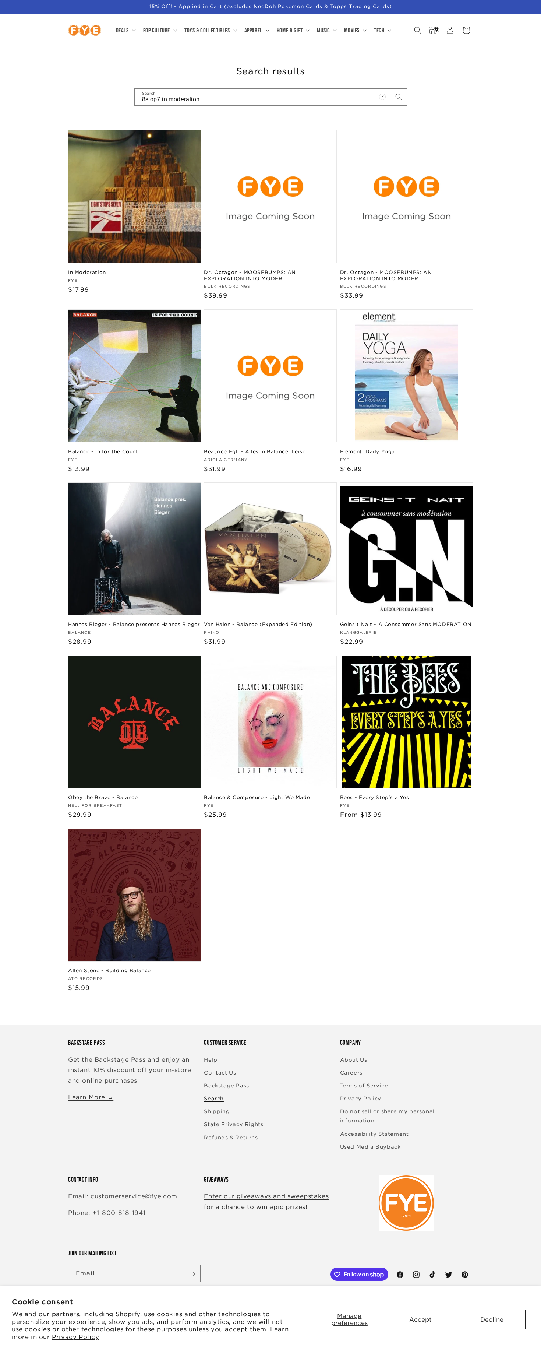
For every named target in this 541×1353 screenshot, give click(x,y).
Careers (351, 1073)
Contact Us (220, 1073)
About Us (353, 1060)
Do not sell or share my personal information (387, 1116)
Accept (420, 1319)
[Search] (398, 97)
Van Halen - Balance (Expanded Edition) (258, 624)
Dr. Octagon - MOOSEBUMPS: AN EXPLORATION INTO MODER (250, 275)
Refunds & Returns (231, 1138)
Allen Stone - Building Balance (109, 970)
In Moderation (87, 272)
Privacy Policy (75, 1336)
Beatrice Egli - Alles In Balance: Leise (254, 451)
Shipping (217, 1111)
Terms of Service (364, 1086)
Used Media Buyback (370, 1147)
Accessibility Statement (374, 1134)
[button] (125, 30)
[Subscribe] (192, 1274)
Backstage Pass (226, 1086)
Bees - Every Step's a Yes (374, 797)
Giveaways (216, 1179)
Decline (491, 1319)
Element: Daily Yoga (367, 451)
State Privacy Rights (233, 1125)
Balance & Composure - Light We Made (257, 797)
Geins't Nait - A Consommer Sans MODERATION (406, 624)
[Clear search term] (382, 97)
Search (214, 1098)
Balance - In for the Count (103, 451)
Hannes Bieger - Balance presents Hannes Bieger (134, 624)
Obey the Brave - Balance (103, 797)
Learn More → (90, 1097)
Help (210, 1060)
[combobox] (271, 97)
